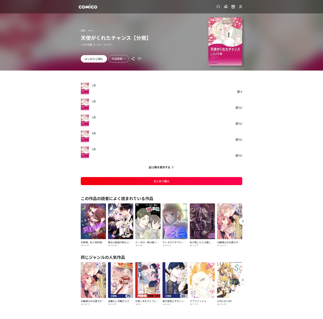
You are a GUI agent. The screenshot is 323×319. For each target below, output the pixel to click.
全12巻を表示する (159, 167)
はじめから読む (93, 59)
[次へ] (242, 221)
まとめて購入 (161, 181)
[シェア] (133, 58)
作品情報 (117, 59)
